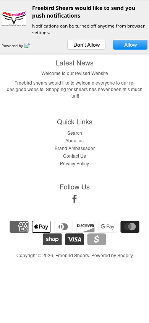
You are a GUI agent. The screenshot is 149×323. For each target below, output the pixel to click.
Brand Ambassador (75, 148)
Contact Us (74, 155)
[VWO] (31, 45)
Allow (130, 45)
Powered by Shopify (112, 255)
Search (74, 132)
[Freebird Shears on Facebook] (74, 200)
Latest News (75, 62)
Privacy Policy (74, 163)
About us (74, 140)
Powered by (13, 45)
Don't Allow (86, 45)
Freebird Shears (72, 255)
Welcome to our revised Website (74, 73)
